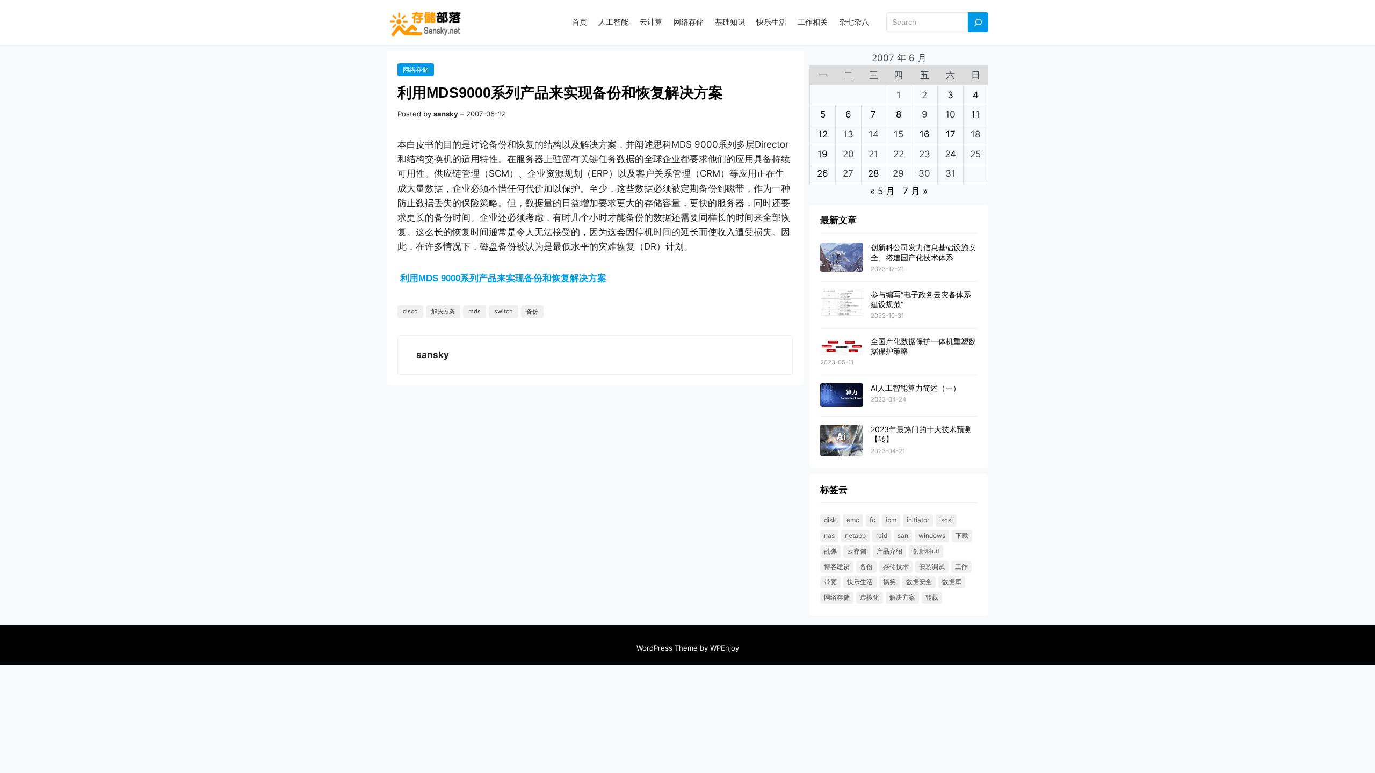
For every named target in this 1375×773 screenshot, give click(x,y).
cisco (410, 311)
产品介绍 (889, 551)
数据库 (951, 582)
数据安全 (919, 582)
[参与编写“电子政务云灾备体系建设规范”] (841, 303)
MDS (474, 311)
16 (925, 134)
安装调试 (932, 567)
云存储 (856, 551)
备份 (532, 311)
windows (931, 535)
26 (822, 173)
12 (823, 134)
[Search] (978, 22)
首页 (579, 21)
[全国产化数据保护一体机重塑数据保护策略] (841, 346)
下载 (962, 535)
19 (822, 154)
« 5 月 (882, 191)
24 (950, 154)
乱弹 (830, 551)
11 (975, 114)
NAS (829, 535)
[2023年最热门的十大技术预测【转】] (841, 441)
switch (503, 311)
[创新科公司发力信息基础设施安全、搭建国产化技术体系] (841, 257)
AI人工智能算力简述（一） (915, 387)
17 (951, 134)
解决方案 (443, 311)
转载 (931, 597)
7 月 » (915, 191)
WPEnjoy (724, 648)
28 (873, 173)
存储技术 (896, 567)
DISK (830, 520)
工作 (961, 567)
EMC (852, 520)
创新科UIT (926, 551)
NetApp (855, 535)
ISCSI (946, 520)
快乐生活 (860, 582)
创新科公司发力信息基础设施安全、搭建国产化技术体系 (923, 252)
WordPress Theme (667, 648)
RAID (881, 535)
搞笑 (889, 582)
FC (872, 520)
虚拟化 (869, 597)
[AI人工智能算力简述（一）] (841, 395)
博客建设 (837, 567)
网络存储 (416, 69)
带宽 (830, 582)
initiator (918, 520)
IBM (891, 520)
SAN (903, 535)
